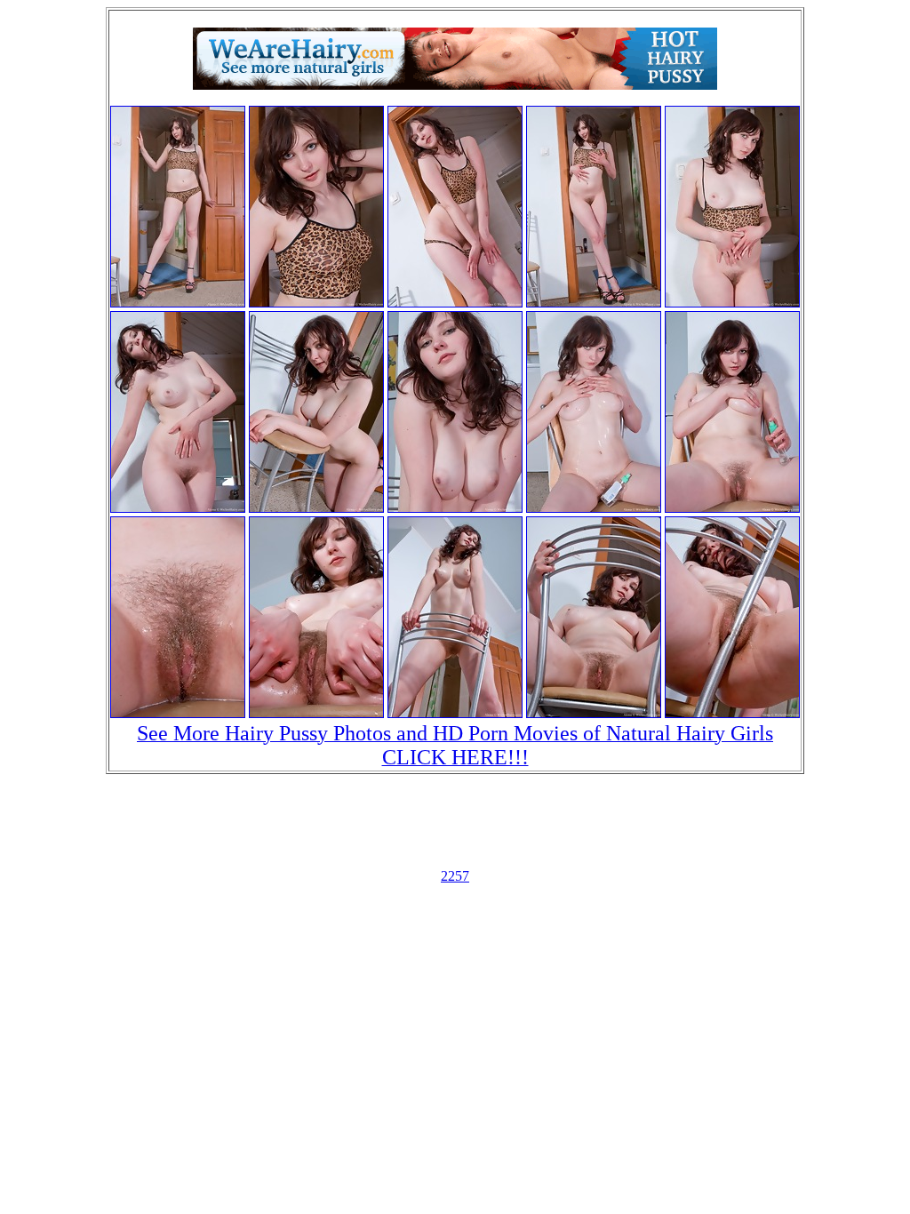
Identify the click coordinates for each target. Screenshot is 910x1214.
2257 (455, 875)
